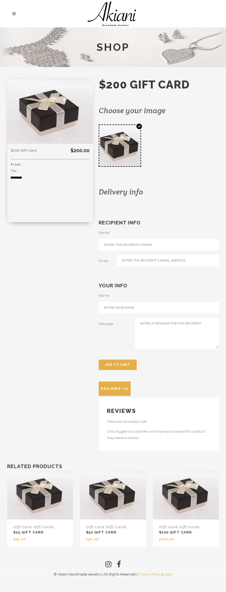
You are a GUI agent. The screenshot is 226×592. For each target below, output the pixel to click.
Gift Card (22, 526)
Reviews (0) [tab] (115, 389)
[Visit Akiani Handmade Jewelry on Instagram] (108, 565)
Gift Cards (43, 526)
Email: (104, 261)
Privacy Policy (149, 574)
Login (168, 574)
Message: (106, 324)
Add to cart (117, 364)
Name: (104, 232)
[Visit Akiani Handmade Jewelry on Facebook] (119, 565)
